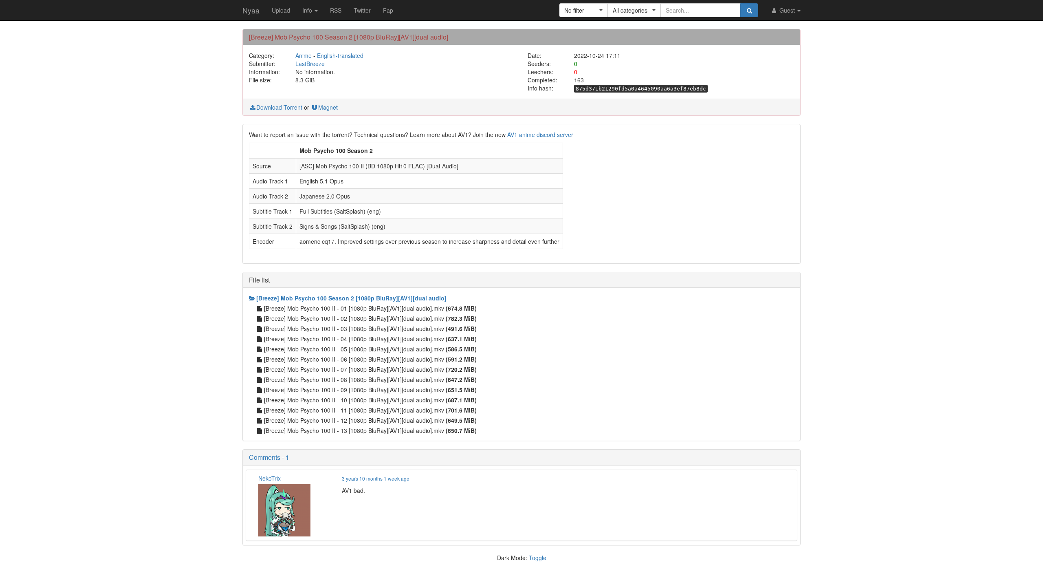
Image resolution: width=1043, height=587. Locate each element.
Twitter (362, 10)
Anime (303, 55)
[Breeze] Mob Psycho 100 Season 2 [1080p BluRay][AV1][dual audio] (351, 298)
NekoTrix (269, 478)
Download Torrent (279, 107)
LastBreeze (310, 64)
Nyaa (251, 10)
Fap (388, 10)
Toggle (537, 558)
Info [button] (308, 10)
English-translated (340, 55)
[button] (583, 10)
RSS (335, 10)
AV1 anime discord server (540, 134)
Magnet (328, 107)
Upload (281, 10)
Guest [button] (787, 10)
